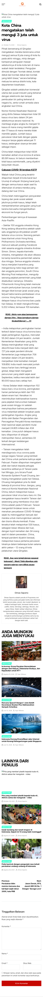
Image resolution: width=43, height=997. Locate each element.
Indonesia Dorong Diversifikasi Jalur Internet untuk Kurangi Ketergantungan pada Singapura (21, 740)
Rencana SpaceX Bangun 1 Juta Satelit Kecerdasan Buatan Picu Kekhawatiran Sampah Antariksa (18, 705)
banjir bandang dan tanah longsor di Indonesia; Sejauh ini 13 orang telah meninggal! (21, 831)
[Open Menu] (3, 4)
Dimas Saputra (21, 45)
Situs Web (27, 963)
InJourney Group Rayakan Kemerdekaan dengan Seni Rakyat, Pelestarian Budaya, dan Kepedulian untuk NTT (21, 668)
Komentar (6, 926)
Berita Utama (6, 21)
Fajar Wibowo (21, 674)
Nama (5, 953)
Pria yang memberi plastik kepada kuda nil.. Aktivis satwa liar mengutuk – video (20, 796)
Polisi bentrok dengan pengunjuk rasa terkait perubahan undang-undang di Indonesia (20, 865)
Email (4, 963)
